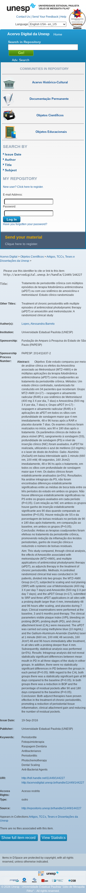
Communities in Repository (44, 69)
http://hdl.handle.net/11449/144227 (43, 778)
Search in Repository (24, 42)
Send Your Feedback (45, 16)
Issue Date (13, 154)
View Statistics (54, 838)
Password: (9, 206)
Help (63, 16)
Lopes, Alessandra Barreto (38, 323)
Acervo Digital (8, 256)
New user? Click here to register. (23, 186)
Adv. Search (20, 60)
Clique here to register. (21, 244)
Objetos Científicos (32, 256)
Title (8, 165)
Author (10, 159)
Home (57, 34)
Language (22, 24)
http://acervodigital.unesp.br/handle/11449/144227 (53, 782)
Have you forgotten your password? (25, 224)
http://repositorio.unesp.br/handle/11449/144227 (51, 808)
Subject (11, 170)
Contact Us (23, 16)
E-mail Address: (12, 194)
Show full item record (18, 838)
